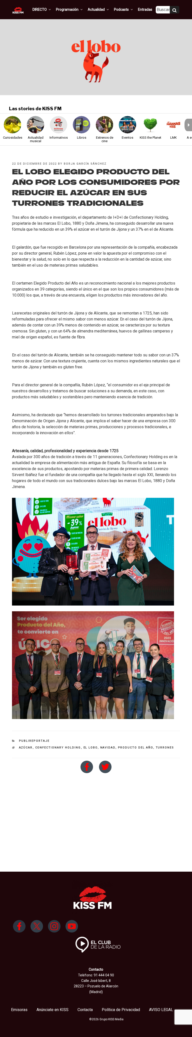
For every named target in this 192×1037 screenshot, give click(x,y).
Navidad (108, 747)
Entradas (145, 9)
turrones (165, 747)
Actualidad (96, 9)
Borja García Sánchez (85, 163)
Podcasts (121, 9)
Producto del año (135, 747)
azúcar (26, 747)
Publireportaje (34, 740)
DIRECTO (39, 9)
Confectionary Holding (58, 747)
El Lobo (91, 747)
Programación (67, 9)
